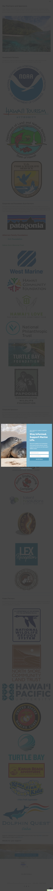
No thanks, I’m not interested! (26, 468)
